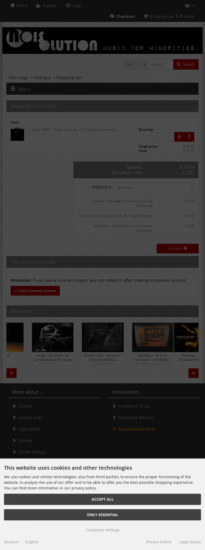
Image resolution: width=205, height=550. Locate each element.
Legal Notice (190, 541)
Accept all (103, 499)
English (31, 541)
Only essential (102, 514)
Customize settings (103, 529)
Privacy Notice (158, 541)
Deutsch (11, 541)
